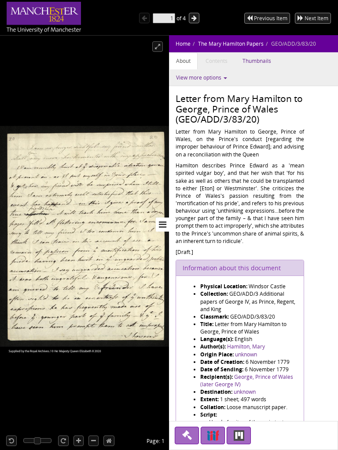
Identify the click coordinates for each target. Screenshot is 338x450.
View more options (199, 77)
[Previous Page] (144, 18)
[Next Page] (194, 18)
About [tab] (183, 61)
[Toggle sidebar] (162, 225)
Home (183, 43)
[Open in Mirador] (239, 435)
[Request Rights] (187, 435)
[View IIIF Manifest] (213, 435)
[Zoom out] (93, 440)
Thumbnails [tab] (256, 61)
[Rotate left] (11, 440)
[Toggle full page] (157, 46)
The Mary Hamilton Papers (231, 43)
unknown (246, 354)
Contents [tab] (217, 61)
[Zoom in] (78, 440)
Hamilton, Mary (246, 346)
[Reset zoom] (108, 440)
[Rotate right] (63, 440)
